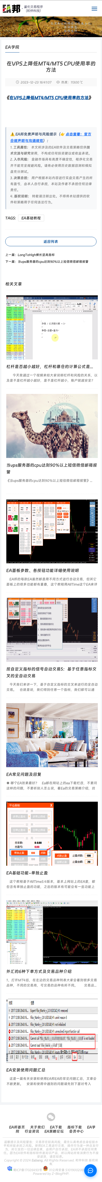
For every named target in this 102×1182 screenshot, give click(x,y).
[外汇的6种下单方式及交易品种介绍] (52, 932)
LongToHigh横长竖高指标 (36, 255)
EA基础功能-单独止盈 (27, 872)
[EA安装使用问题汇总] (52, 1031)
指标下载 (74, 1127)
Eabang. (37, 1160)
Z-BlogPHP (60, 1173)
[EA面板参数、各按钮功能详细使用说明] (52, 531)
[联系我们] (90, 1170)
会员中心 (76, 1131)
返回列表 (50, 241)
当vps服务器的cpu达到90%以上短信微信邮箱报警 (53, 261)
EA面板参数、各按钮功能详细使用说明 (42, 570)
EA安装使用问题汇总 (26, 1070)
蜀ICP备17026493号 (27, 1170)
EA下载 (56, 1127)
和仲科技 (81, 1160)
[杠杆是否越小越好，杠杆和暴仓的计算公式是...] (52, 327)
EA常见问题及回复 (23, 774)
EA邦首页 (17, 1127)
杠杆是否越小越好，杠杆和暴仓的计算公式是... (49, 366)
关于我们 (37, 1127)
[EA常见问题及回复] (52, 735)
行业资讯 (32, 1131)
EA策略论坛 (54, 1131)
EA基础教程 (31, 218)
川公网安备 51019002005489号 (71, 1170)
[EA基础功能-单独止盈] (52, 834)
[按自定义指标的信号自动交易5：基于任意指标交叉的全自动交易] (52, 630)
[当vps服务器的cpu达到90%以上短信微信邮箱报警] (52, 426)
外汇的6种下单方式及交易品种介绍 (39, 971)
